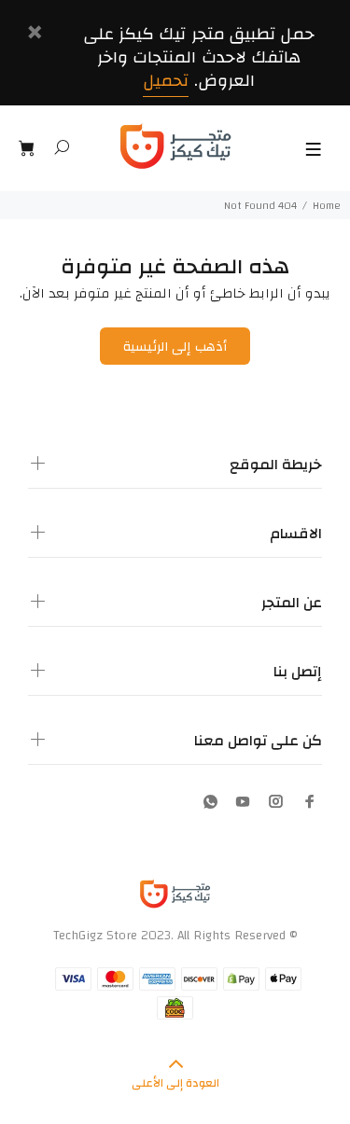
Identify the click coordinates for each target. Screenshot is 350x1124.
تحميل (166, 80)
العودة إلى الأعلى (175, 1083)
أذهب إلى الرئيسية (175, 347)
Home (327, 205)
